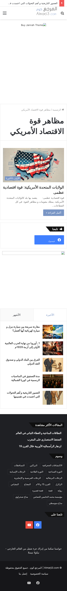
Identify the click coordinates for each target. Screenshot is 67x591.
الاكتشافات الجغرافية (52, 465)
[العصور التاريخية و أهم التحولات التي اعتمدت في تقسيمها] (53, 398)
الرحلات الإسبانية (17, 471)
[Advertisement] (33, 66)
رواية (60, 490)
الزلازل (58, 484)
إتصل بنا (23, 573)
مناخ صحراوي (21, 496)
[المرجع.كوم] (46, 13)
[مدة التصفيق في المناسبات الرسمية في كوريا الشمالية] (53, 381)
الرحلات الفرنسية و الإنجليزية (27, 478)
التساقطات (19, 465)
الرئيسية (57, 109)
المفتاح (27, 484)
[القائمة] (5, 14)
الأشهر (16, 315)
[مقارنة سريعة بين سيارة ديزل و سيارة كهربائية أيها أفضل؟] (53, 332)
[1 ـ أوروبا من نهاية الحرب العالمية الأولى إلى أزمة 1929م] (53, 348)
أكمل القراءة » (53, 212)
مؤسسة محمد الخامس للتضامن (47, 496)
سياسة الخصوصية (39, 573)
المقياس (15, 484)
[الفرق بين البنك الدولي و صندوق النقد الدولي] (53, 365)
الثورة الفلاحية (36, 471)
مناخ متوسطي (55, 503)
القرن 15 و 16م (43, 484)
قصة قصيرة (37, 490)
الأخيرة (50, 315)
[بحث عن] (62, 14)
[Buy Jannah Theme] (33, 24)
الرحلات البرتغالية (54, 478)
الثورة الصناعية (55, 471)
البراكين (33, 465)
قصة (50, 490)
